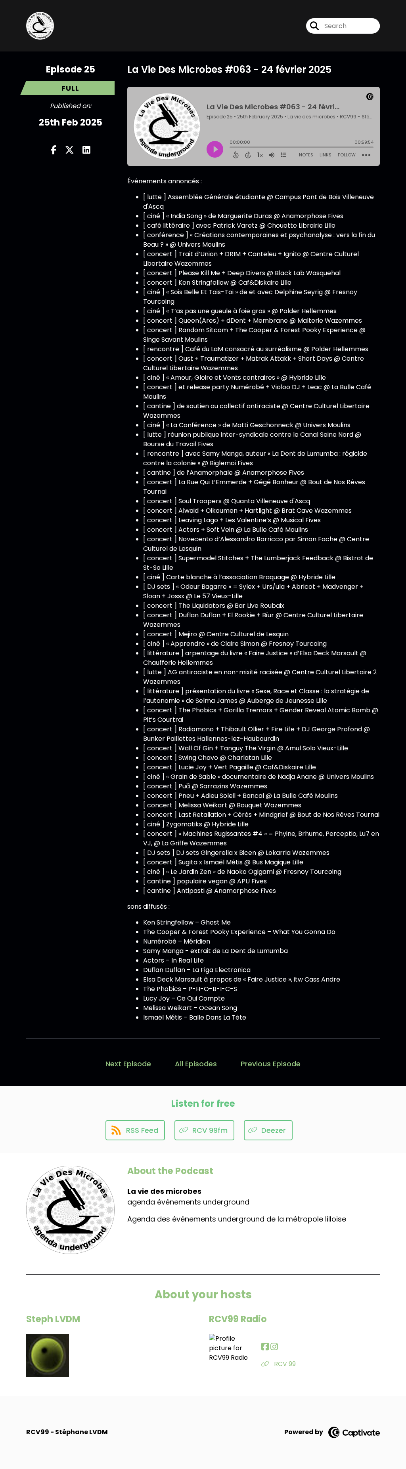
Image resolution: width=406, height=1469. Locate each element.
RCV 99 (284, 1363)
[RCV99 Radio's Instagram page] (274, 1347)
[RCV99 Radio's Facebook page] (265, 1347)
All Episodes (196, 1064)
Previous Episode (271, 1064)
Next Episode (128, 1064)
